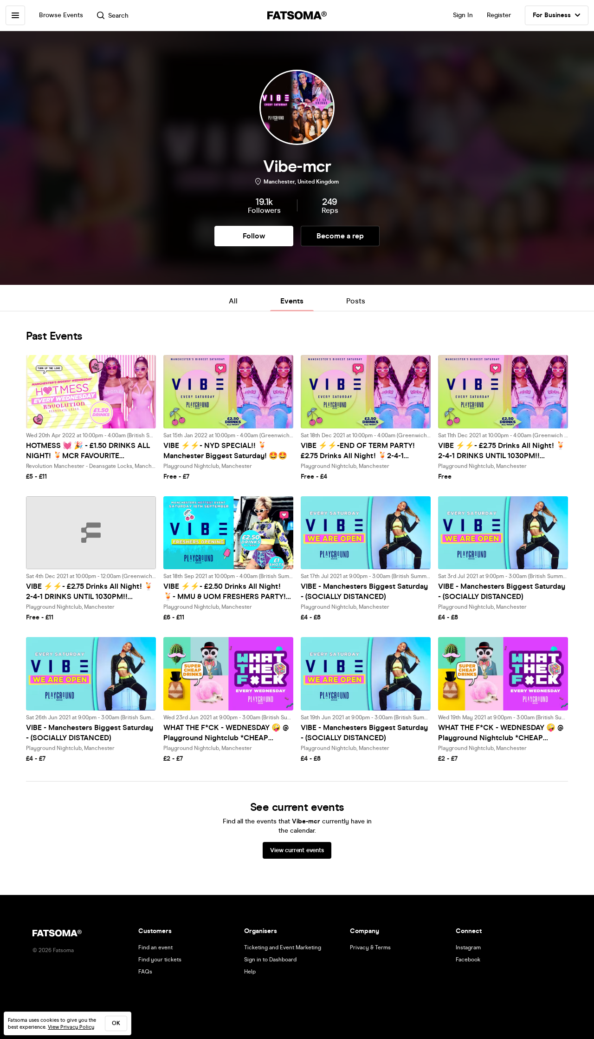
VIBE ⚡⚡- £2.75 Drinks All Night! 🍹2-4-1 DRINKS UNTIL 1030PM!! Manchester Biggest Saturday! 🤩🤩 (501, 451)
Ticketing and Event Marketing (282, 947)
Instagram (468, 947)
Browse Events (61, 15)
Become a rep (340, 235)
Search (118, 16)
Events (291, 300)
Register (499, 15)
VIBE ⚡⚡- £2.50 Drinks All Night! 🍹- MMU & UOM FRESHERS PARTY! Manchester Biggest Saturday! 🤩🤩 (225, 592)
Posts (355, 300)
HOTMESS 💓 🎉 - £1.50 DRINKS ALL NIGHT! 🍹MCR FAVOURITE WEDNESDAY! (88, 451)
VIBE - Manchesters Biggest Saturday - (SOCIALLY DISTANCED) (364, 591)
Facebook (468, 959)
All (233, 300)
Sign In (463, 15)
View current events (296, 850)
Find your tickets (159, 959)
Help (250, 971)
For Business (552, 15)
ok (116, 1023)
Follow (254, 235)
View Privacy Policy (71, 1027)
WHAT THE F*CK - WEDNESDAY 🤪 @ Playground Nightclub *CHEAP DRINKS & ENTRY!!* (226, 733)
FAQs (145, 971)
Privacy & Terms (370, 947)
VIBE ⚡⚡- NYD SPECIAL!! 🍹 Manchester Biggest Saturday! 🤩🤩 (225, 450)
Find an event (155, 947)
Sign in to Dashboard (270, 959)
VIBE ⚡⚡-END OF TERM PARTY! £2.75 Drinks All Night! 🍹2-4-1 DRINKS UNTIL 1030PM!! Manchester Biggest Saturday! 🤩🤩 (363, 451)
